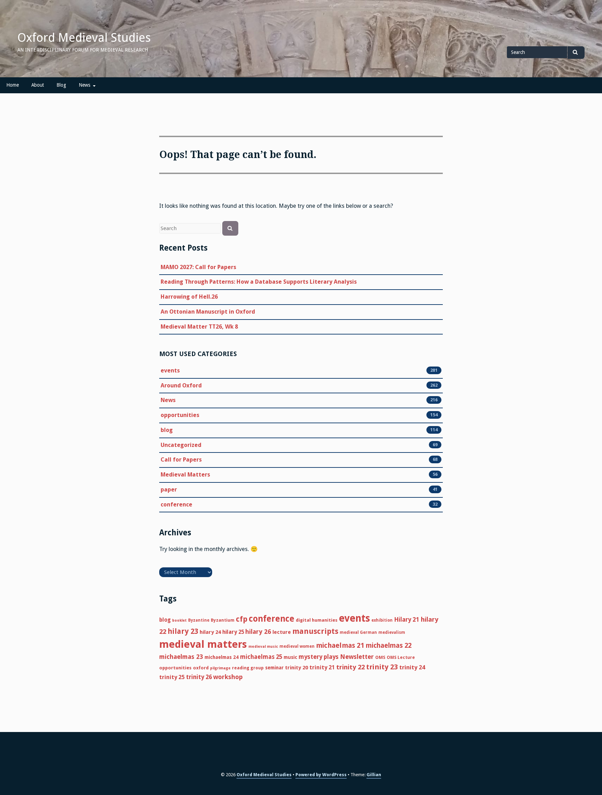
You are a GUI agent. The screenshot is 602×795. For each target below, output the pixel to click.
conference (176, 504)
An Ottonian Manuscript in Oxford (208, 311)
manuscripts (315, 631)
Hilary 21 (406, 619)
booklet (179, 620)
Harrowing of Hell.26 (189, 296)
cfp (241, 619)
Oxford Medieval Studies (84, 38)
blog (167, 430)
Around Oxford (181, 385)
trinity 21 (322, 667)
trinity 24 (412, 667)
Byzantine (198, 620)
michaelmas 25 (261, 656)
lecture (281, 632)
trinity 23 (382, 667)
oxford (201, 667)
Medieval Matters (185, 474)
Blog (61, 85)
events (170, 370)
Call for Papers (181, 459)
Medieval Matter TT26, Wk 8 (199, 326)
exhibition (382, 620)
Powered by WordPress (321, 774)
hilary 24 (210, 632)
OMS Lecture (401, 657)
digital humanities (317, 620)
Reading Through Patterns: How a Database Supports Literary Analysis (259, 281)
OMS (380, 657)
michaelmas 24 (221, 657)
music (290, 657)
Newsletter (357, 656)
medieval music (263, 646)
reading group (248, 667)
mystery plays (319, 656)
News (84, 85)
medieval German (358, 632)
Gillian (373, 774)
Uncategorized (181, 445)
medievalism (391, 632)
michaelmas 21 (340, 645)
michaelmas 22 (388, 645)
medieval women (297, 646)
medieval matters (203, 644)
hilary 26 (258, 631)
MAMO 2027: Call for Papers (198, 267)
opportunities (180, 415)
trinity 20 (296, 667)
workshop (228, 676)
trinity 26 (199, 677)
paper (169, 489)
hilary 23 (183, 631)
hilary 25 (233, 632)
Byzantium (222, 620)
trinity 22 (350, 667)
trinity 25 (172, 677)
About (37, 85)
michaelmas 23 (181, 656)
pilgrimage (220, 668)
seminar (274, 667)
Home (12, 85)
